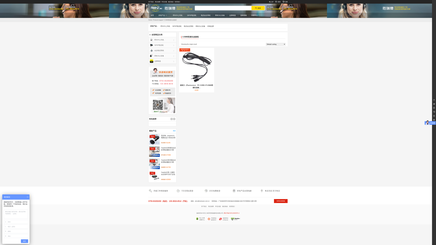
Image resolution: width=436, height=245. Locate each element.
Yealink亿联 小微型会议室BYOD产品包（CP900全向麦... (168, 174)
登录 (279, 2)
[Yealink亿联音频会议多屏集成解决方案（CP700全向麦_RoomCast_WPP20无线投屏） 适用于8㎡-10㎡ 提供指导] (154, 164)
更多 (174, 131)
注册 (286, 2)
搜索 (259, 8)
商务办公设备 (200, 26)
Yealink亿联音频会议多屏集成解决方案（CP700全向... (168, 162)
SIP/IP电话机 (177, 26)
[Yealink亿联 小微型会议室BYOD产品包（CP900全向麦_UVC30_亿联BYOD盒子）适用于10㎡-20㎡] (154, 176)
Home (150, 20)
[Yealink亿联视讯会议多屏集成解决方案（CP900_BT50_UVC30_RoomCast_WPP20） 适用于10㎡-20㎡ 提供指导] (154, 151)
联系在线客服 (281, 201)
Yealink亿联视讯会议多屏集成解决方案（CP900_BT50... (168, 150)
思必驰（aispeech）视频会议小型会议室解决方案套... (168, 138)
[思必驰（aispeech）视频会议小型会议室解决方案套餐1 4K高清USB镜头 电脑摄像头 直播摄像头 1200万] (154, 139)
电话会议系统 (188, 26)
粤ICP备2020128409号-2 (231, 213)
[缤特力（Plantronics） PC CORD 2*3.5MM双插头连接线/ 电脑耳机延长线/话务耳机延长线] (196, 65)
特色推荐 (152, 119)
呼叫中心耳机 (165, 26)
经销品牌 (210, 26)
